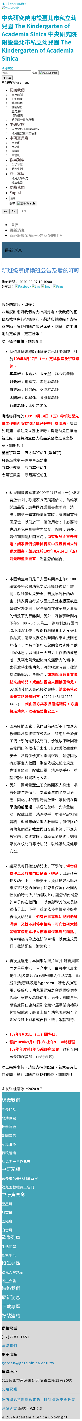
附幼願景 (9, 1118)
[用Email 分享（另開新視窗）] (46, 286)
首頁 (14, 224)
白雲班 (16, 155)
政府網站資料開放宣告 (21, 1399)
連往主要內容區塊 (13, 4)
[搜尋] (48, 72)
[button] (15, 82)
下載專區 (11, 1306)
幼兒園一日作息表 (23, 119)
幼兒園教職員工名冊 (24, 133)
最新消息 (17, 230)
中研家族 (17, 124)
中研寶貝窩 (19, 137)
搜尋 (35, 73)
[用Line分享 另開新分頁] (36, 286)
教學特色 (9, 1126)
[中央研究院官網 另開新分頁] (10, 8)
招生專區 (17, 173)
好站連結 (11, 1315)
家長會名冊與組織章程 (20, 1178)
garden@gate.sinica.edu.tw (28, 1362)
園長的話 (9, 1109)
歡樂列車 (17, 159)
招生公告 (17, 182)
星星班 (7, 1203)
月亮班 (7, 1212)
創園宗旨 (9, 1135)
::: (25, 4)
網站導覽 (7, 68)
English (16, 192)
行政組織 (9, 1152)
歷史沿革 (9, 1144)
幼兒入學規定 (12, 1272)
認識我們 (17, 89)
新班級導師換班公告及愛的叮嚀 (36, 235)
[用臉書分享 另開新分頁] (23, 286)
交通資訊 (9, 1388)
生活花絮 (9, 1246)
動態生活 (17, 169)
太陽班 (7, 1221)
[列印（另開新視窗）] (58, 286)
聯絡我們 (17, 187)
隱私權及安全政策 (59, 1399)
